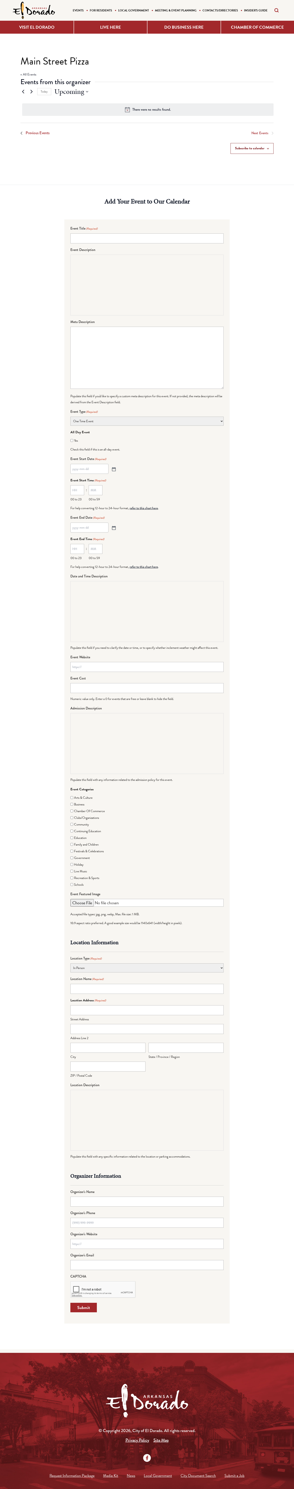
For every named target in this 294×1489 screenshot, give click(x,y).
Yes (76, 440)
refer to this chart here (144, 508)
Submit (83, 1307)
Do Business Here (184, 27)
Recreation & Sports (86, 878)
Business (79, 804)
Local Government (133, 10)
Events (78, 10)
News (131, 1475)
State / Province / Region (164, 1056)
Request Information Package (72, 1475)
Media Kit (110, 1475)
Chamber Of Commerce (89, 811)
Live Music (80, 871)
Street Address (79, 1019)
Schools (79, 884)
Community (81, 824)
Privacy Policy (137, 1440)
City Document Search (198, 1475)
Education (80, 837)
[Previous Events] (23, 91)
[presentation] (103, 1289)
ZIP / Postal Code (81, 1075)
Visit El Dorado (36, 27)
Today (44, 91)
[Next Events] (31, 91)
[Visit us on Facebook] (147, 1458)
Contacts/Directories (220, 10)
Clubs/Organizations (86, 817)
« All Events (28, 74)
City (73, 1056)
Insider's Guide (256, 10)
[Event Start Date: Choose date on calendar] (113, 469)
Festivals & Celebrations (89, 851)
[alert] (148, 109)
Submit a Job (234, 1475)
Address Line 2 (79, 1038)
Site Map (161, 1440)
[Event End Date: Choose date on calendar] (113, 527)
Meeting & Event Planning (176, 10)
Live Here (110, 27)
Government (82, 858)
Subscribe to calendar (249, 148)
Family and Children (86, 844)
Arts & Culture (83, 797)
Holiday (79, 864)
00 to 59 (94, 499)
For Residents (101, 10)
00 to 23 (76, 499)
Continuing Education (87, 831)
